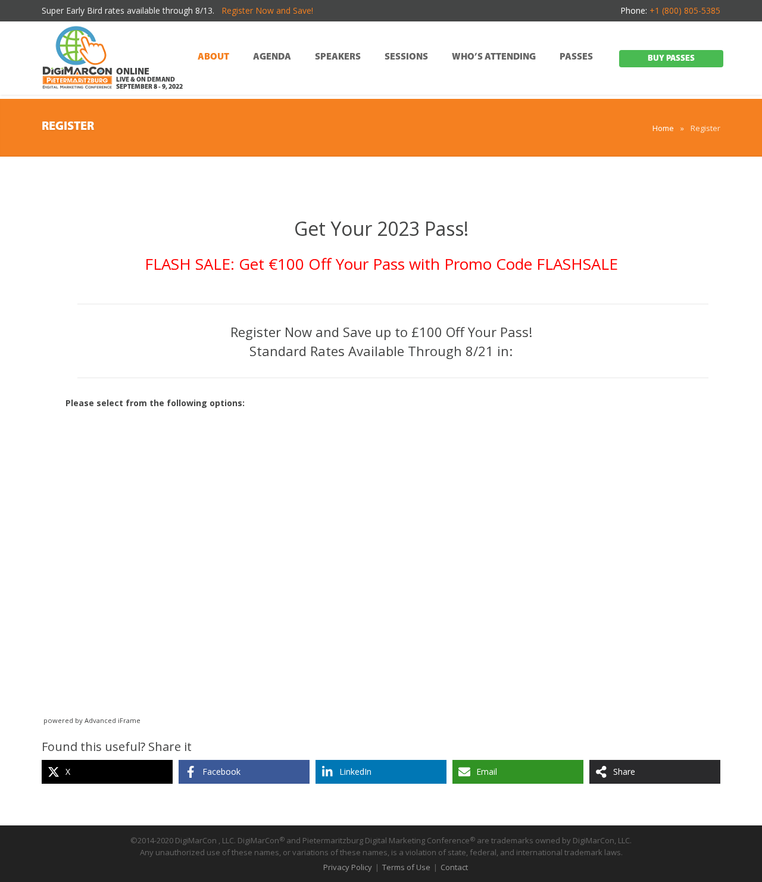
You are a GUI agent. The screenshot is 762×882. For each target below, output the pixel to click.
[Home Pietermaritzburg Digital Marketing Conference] (77, 59)
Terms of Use (406, 867)
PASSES (576, 57)
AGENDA (272, 57)
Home (663, 128)
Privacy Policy (347, 867)
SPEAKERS (338, 57)
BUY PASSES (671, 58)
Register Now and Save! (267, 10)
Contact (454, 867)
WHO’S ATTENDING (494, 57)
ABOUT (213, 57)
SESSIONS (406, 57)
